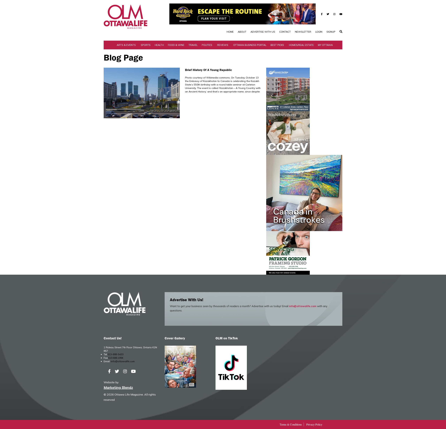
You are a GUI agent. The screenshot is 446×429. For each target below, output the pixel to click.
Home (230, 31)
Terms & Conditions (291, 424)
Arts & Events (126, 45)
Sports (146, 45)
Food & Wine (176, 45)
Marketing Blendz (118, 387)
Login (318, 31)
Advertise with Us (263, 31)
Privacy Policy (314, 424)
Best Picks (277, 45)
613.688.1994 (115, 357)
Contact (285, 31)
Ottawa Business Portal (249, 45)
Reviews (222, 45)
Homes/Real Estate (301, 45)
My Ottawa (325, 45)
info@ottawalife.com (302, 306)
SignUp (330, 31)
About (242, 31)
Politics (207, 45)
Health (159, 45)
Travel (193, 45)
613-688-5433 (115, 354)
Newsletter (303, 31)
